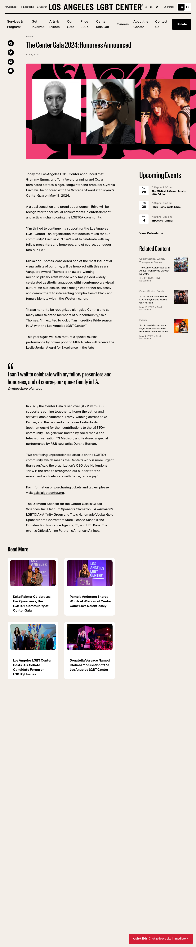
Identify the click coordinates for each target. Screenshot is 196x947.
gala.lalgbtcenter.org (48, 492)
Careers (123, 24)
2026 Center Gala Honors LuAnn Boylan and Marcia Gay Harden (153, 299)
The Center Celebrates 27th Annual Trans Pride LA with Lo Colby (154, 271)
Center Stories (147, 259)
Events (29, 36)
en (181, 7)
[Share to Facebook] (11, 43)
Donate (182, 24)
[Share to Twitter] (11, 52)
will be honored (45, 190)
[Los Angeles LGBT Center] (96, 7)
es (187, 7)
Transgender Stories (150, 262)
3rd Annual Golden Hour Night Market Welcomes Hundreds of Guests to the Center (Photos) (153, 328)
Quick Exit (160, 938)
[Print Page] (11, 71)
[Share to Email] (11, 62)
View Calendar (149, 233)
